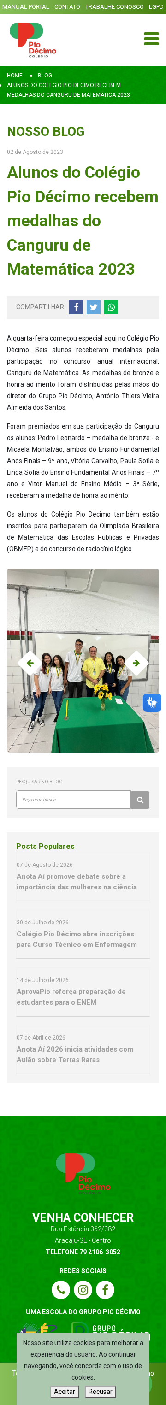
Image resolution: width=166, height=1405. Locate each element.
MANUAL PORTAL (25, 6)
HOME (15, 75)
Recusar (101, 1391)
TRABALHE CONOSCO (114, 6)
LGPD (156, 6)
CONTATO (67, 6)
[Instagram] (83, 1290)
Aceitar (64, 1391)
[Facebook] (105, 1290)
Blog (45, 75)
